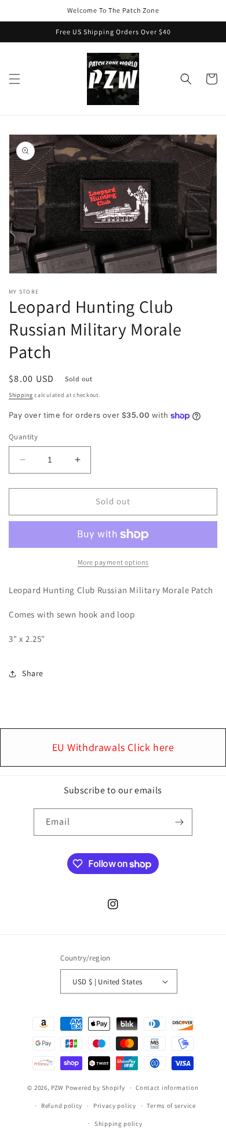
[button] (14, 79)
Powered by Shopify (95, 1088)
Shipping (21, 395)
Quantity (23, 437)
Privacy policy (114, 1106)
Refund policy (61, 1106)
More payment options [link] (113, 562)
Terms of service (171, 1106)
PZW (57, 1088)
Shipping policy (118, 1124)
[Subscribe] (179, 822)
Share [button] (32, 673)
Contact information (167, 1088)
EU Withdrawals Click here (113, 747)
